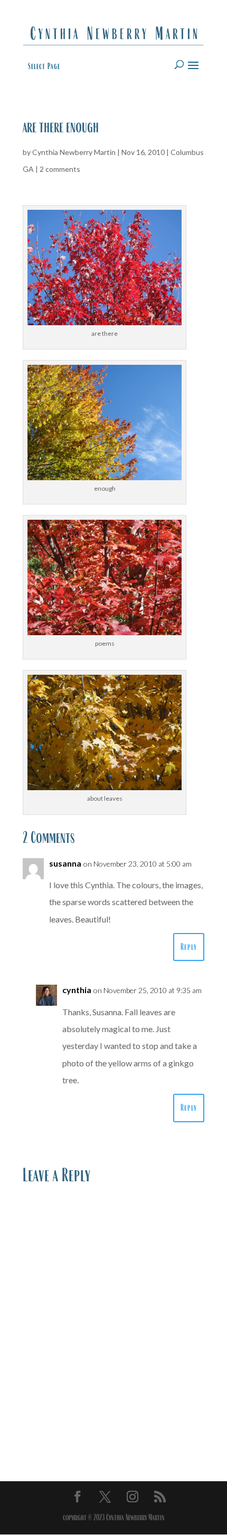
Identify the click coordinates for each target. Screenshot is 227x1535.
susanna (65, 863)
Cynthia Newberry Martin (74, 152)
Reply (189, 946)
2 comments (60, 168)
